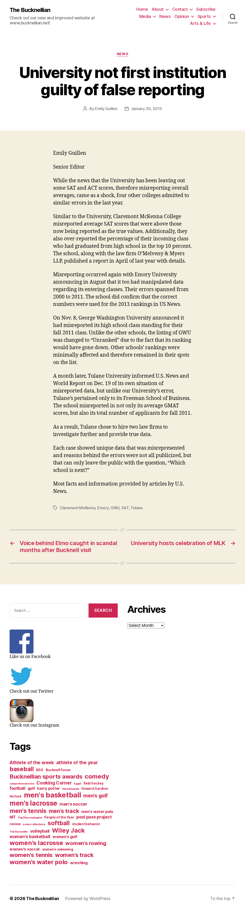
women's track (74, 855)
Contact (180, 9)
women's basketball (30, 836)
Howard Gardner (94, 788)
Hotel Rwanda (70, 788)
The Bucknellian (30, 10)
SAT (125, 507)
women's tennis (31, 854)
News (165, 16)
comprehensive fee (22, 783)
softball (59, 823)
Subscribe (206, 9)
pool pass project (93, 816)
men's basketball (52, 795)
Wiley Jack (68, 830)
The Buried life (19, 831)
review (15, 824)
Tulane (136, 507)
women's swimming (57, 849)
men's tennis (28, 810)
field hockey (94, 783)
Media (145, 16)
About (158, 9)
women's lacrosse (36, 842)
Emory (103, 507)
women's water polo (39, 862)
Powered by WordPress (88, 898)
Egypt (77, 783)
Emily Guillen (106, 108)
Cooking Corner (54, 783)
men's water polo (97, 811)
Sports (204, 16)
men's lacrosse (33, 803)
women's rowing (85, 843)
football (17, 788)
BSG (39, 770)
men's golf (95, 796)
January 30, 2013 (146, 108)
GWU (115, 507)
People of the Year (59, 817)
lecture (16, 796)
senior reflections (34, 824)
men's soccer (73, 804)
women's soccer (25, 849)
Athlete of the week (32, 762)
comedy (97, 776)
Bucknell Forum (58, 770)
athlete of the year (77, 762)
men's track (64, 811)
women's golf (65, 837)
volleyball (40, 831)
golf (31, 788)
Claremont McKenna (77, 507)
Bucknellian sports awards (46, 776)
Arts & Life (200, 23)
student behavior (86, 824)
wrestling (79, 863)
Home (142, 9)
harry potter (48, 788)
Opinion (181, 16)
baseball (22, 769)
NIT (13, 817)
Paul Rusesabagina (30, 817)
